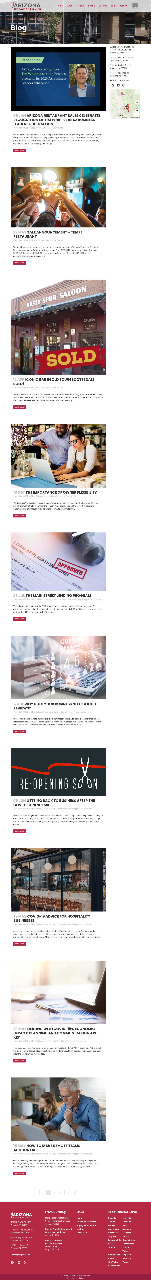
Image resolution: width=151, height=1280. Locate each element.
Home (79, 1218)
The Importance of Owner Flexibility (61, 492)
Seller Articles (42, 496)
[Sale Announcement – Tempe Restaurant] (58, 197)
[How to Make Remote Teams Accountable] (58, 1109)
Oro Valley (113, 1262)
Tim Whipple (43, 127)
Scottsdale (127, 1218)
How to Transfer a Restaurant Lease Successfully (54, 1243)
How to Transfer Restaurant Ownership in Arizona (58, 1230)
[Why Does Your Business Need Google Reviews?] (58, 667)
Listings (80, 1229)
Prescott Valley (126, 1249)
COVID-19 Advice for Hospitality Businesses (51, 918)
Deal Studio (80, 1278)
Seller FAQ (53, 599)
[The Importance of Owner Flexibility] (58, 456)
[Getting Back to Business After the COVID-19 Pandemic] (58, 772)
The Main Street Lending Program (58, 595)
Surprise (112, 1236)
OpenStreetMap (136, 117)
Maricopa (126, 1258)
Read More (19, 150)
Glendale (126, 1232)
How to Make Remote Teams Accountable (46, 1148)
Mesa (125, 1225)
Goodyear (112, 1232)
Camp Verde (114, 1254)
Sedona (111, 1247)
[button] (122, 94)
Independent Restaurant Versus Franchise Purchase (57, 1219)
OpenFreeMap (127, 117)
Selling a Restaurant (86, 1221)
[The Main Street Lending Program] (58, 561)
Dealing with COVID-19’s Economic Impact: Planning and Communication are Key (55, 1033)
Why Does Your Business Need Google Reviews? (55, 706)
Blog (33, 127)
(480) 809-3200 (23, 1254)
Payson (111, 1258)
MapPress (121, 117)
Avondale (126, 1229)
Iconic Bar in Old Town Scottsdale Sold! (53, 381)
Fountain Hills (114, 1240)
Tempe (111, 1221)
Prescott (112, 1243)
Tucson (125, 1262)
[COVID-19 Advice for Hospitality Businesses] (58, 879)
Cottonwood (128, 1243)
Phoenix (112, 1218)
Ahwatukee (113, 1229)
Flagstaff (126, 1254)
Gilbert (111, 1225)
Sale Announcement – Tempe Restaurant (47, 234)
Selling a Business (67, 599)
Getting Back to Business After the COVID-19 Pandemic (54, 802)
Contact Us (82, 1232)
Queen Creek (128, 1240)
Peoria (125, 1236)
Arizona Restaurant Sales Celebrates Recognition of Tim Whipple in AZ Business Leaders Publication (57, 120)
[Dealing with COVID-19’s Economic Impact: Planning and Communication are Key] (58, 992)
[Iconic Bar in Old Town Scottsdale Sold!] (58, 327)
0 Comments (57, 127)
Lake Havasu (114, 1265)
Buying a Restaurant (86, 1225)
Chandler (126, 1221)
